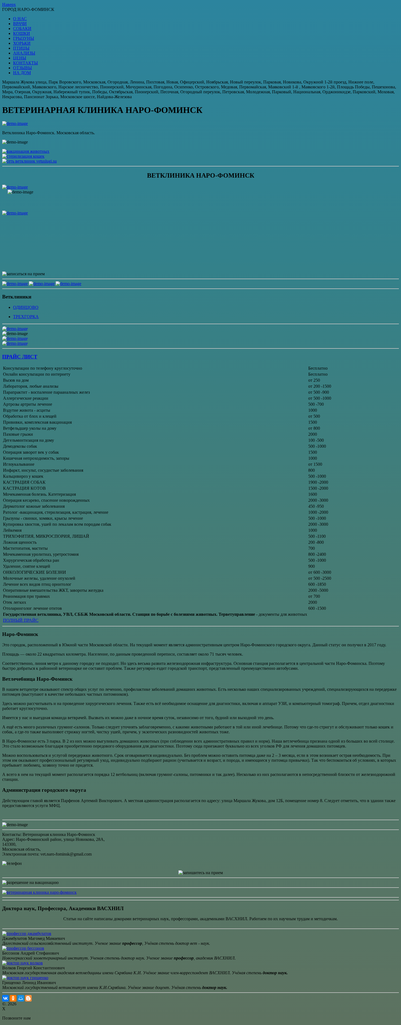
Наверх (9, 4)
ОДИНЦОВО (25, 307)
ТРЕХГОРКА (26, 316)
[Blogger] (28, 998)
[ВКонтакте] (5, 998)
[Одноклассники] (13, 998)
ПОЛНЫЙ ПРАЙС (20, 620)
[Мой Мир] (20, 998)
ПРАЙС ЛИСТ (19, 357)
